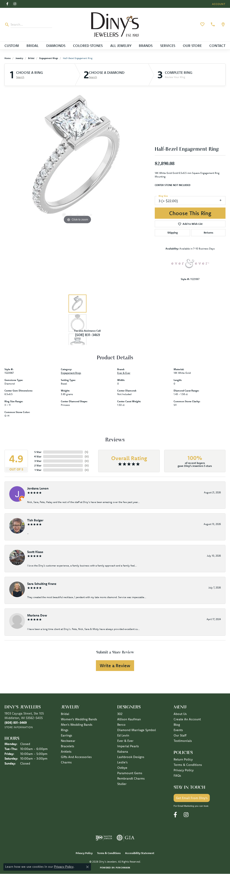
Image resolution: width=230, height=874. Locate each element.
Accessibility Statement (139, 853)
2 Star (37, 465)
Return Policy (183, 759)
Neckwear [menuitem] (68, 741)
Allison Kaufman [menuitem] (129, 719)
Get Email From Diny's (192, 798)
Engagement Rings (48, 58)
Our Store (192, 45)
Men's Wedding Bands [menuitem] (76, 725)
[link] (212, 24)
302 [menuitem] (119, 714)
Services (167, 45)
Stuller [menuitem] (121, 784)
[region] (77, 157)
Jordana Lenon (38, 488)
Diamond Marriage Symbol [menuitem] (136, 730)
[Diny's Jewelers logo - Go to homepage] (115, 24)
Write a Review (115, 665)
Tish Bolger (35, 520)
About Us (180, 714)
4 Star (37, 456)
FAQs (177, 775)
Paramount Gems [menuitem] (129, 773)
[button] (218, 4)
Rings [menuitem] (64, 730)
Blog (177, 725)
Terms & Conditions (188, 765)
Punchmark (123, 867)
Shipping (172, 232)
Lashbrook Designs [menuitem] (130, 757)
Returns (208, 232)
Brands (146, 45)
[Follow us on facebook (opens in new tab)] (7, 4)
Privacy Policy (184, 770)
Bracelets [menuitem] (67, 746)
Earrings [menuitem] (66, 735)
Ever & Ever (123, 372)
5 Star (37, 452)
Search (20, 77)
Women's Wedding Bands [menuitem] (79, 719)
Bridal (33, 45)
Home (7, 58)
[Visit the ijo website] (103, 837)
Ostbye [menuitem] (122, 768)
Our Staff (180, 735)
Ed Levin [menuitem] (123, 735)
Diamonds (55, 45)
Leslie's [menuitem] (122, 762)
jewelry (19, 58)
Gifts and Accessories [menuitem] (76, 757)
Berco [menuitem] (121, 725)
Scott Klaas (35, 552)
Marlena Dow (37, 615)
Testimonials (183, 741)
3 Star (37, 461)
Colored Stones (88, 45)
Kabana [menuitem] (122, 751)
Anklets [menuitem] (66, 751)
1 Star (38, 470)
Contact (217, 45)
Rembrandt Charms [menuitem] (131, 778)
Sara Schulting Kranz (41, 584)
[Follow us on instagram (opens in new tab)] (15, 4)
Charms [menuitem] (66, 762)
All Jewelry (120, 45)
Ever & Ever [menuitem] (125, 741)
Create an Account (187, 719)
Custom (11, 45)
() (86, 452)
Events (178, 730)
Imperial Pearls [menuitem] (128, 746)
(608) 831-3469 (87, 334)
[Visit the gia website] (126, 837)
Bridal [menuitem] (65, 714)
